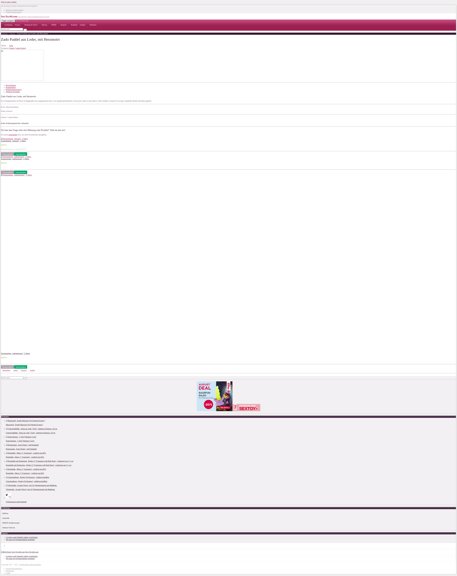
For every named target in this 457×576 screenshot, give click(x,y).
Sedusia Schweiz (8, 528)
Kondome (74, 25)
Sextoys (17, 25)
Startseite (4, 34)
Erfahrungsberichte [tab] (13, 90)
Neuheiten (93, 25)
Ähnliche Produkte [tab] (13, 92)
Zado (11, 46)
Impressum (10, 571)
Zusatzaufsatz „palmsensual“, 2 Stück (15, 159)
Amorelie (5, 518)
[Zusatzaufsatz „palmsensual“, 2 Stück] (16, 157)
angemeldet (13, 135)
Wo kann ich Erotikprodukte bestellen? (20, 540)
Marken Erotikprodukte (14, 10)
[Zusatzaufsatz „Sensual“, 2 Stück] (14, 139)
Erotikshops (8, 25)
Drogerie (64, 25)
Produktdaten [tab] (11, 87)
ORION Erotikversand (10, 523)
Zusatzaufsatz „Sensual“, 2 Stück (13, 141)
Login (8, 573)
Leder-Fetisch (20, 48)
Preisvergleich (7, 154)
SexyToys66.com (21, 21)
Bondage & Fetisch (31, 25)
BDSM (54, 25)
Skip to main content (8, 2)
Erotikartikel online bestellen (30, 565)
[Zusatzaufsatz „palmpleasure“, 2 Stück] (179, 175)
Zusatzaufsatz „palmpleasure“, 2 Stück (15, 353)
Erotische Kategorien (14, 12)
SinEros (5, 513)
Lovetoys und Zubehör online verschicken (22, 537)
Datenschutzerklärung (14, 569)
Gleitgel (82, 25)
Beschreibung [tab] (11, 85)
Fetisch (12, 34)
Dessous (44, 25)
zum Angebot (21, 154)
